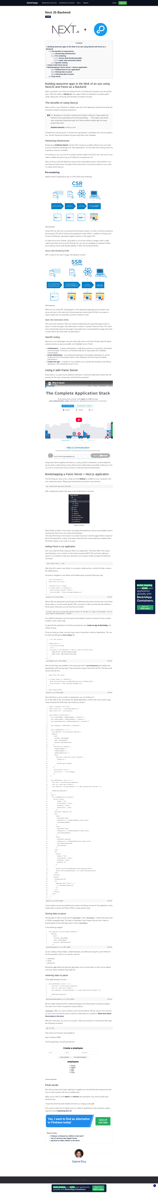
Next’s (67, 1097)
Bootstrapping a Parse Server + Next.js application (66, 67)
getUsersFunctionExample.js (53, 999)
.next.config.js (50, 661)
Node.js (83, 479)
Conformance (52, 348)
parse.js (48, 597)
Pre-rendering (58, 56)
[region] (79, 586)
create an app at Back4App (97, 625)
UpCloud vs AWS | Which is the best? (65, 1141)
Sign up (122, 3)
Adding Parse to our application (65, 70)
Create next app (53, 362)
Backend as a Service (49, 3)
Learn (48, 16)
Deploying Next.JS (64, 1111)
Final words (55, 76)
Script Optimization (55, 355)
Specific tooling (59, 63)
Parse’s (76, 1097)
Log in (114, 3)
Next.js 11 (68, 94)
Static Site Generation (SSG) (67, 60)
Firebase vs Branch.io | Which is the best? (67, 1136)
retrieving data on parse (62, 74)
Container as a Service (67, 3)
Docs (78, 3)
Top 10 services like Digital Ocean (64, 1138)
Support (86, 3)
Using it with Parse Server (57, 65)
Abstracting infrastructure (63, 54)
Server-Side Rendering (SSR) (68, 58)
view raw (109, 597)
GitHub (61, 597)
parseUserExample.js (52, 947)
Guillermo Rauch (61, 145)
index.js (48, 901)
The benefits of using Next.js (61, 51)
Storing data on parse (61, 72)
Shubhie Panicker (57, 127)
